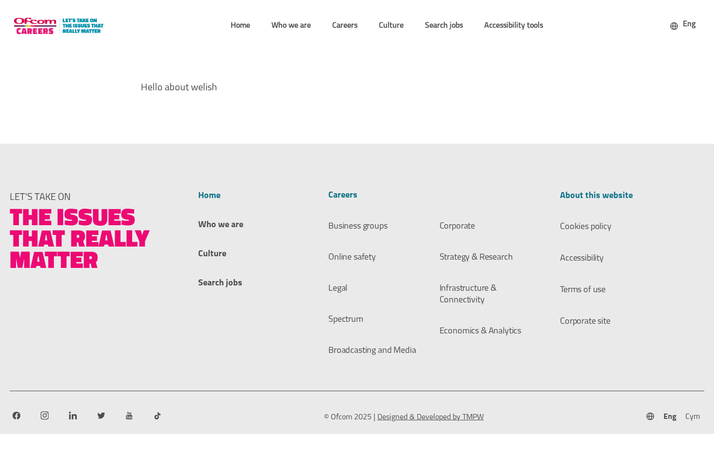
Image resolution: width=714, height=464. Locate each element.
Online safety (352, 257)
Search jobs (444, 26)
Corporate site (585, 321)
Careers (344, 26)
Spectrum (345, 319)
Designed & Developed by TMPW (430, 417)
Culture (391, 26)
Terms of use (583, 290)
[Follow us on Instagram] (44, 415)
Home (240, 26)
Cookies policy (586, 227)
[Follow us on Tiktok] (157, 415)
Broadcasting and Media (372, 351)
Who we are (291, 26)
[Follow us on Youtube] (129, 415)
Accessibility (582, 258)
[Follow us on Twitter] (101, 415)
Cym (692, 417)
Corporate (458, 226)
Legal (337, 288)
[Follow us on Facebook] (16, 415)
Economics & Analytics (481, 331)
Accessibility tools (513, 26)
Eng (670, 417)
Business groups (358, 226)
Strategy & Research (476, 257)
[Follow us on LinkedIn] (72, 415)
